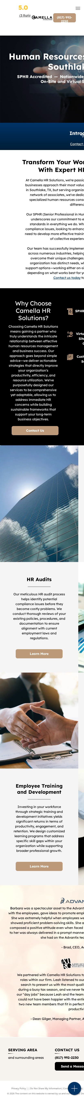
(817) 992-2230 (67, 1058)
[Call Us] (74, 1090)
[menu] (78, 8)
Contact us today (67, 278)
